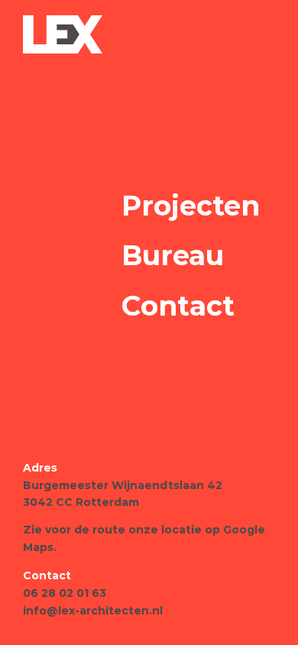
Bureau (172, 255)
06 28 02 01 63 (64, 593)
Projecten (190, 205)
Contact (178, 305)
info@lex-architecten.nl (93, 610)
